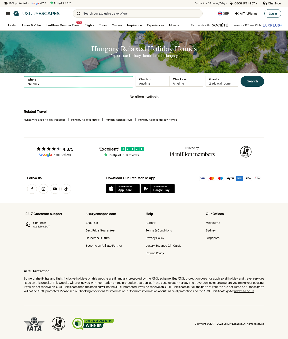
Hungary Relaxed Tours (118, 119)
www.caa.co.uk (244, 291)
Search (252, 81)
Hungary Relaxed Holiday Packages (44, 119)
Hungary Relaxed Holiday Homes (157, 119)
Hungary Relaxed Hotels (85, 119)
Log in (273, 13)
